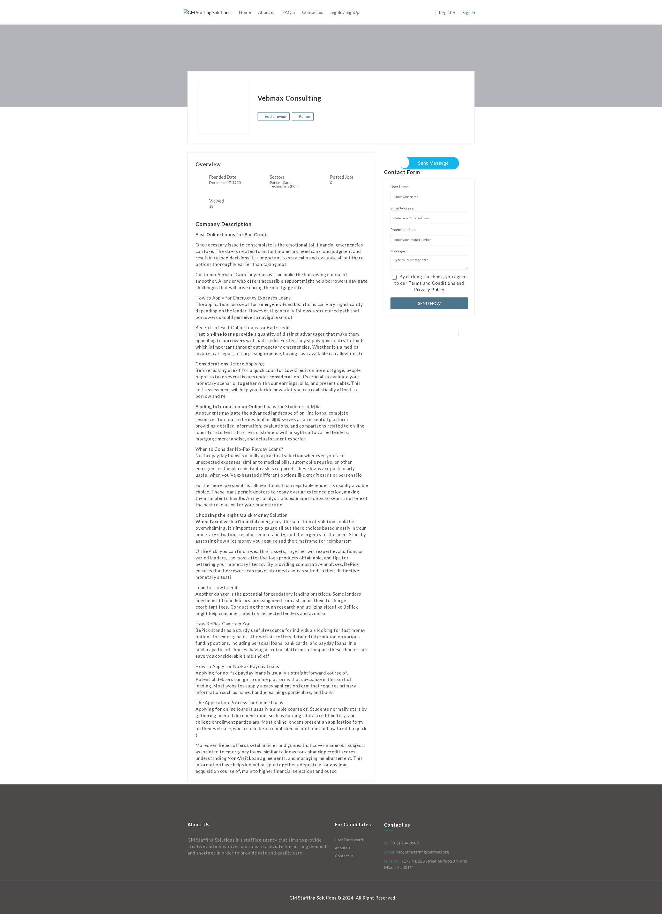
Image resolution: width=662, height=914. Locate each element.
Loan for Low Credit (287, 370)
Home (245, 12)
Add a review (275, 117)
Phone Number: (403, 229)
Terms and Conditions (432, 283)
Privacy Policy (429, 289)
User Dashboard (349, 839)
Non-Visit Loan (243, 758)
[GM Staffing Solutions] (210, 12)
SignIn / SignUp (344, 12)
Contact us (312, 12)
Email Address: (402, 208)
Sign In (468, 12)
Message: (398, 251)
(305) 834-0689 (404, 842)
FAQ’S (289, 12)
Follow (304, 117)
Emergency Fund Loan (281, 304)
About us (266, 12)
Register (447, 12)
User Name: (399, 186)
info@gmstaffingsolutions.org (422, 851)
